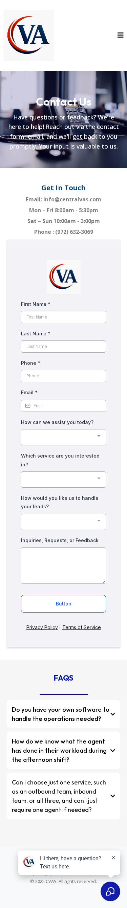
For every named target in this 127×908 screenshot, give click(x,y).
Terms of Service (81, 627)
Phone (30, 363)
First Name (35, 304)
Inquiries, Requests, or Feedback (60, 540)
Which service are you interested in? (60, 460)
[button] (121, 36)
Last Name (35, 333)
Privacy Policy (42, 627)
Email (29, 392)
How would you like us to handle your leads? (60, 502)
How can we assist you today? (57, 422)
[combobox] (63, 437)
